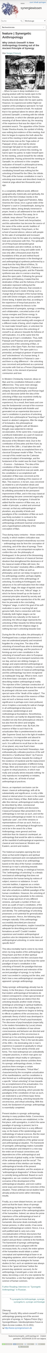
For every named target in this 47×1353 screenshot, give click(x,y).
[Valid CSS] (40, 1344)
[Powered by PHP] (18, 1344)
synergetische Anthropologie (24, 1299)
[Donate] (7, 1344)
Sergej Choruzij (13, 53)
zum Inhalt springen (38, 2)
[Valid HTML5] (29, 1344)
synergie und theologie (35, 1302)
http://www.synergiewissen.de (18, 1328)
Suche (21, 21)
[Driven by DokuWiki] (23, 1347)
